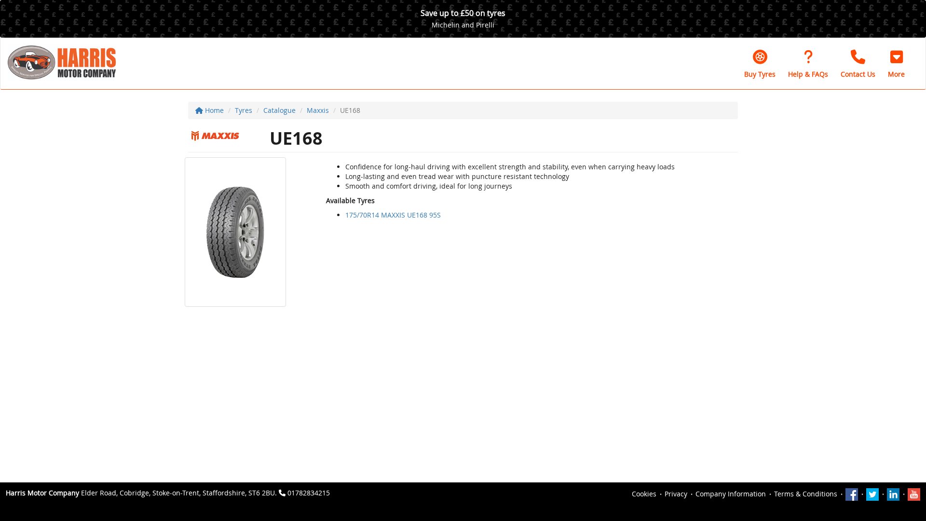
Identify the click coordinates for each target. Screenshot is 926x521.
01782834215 (308, 492)
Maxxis (318, 110)
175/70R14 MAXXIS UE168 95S (393, 214)
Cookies (644, 493)
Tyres (243, 110)
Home (213, 110)
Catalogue (279, 110)
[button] (896, 63)
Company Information (730, 493)
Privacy (676, 493)
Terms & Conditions (805, 493)
